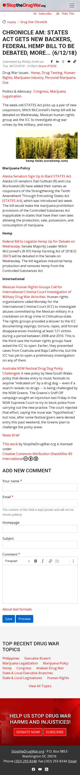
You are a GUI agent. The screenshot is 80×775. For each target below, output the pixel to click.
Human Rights (58, 678)
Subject (8, 538)
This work (10, 444)
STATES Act (12, 200)
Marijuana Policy (55, 663)
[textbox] (40, 584)
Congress (41, 91)
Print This (67, 13)
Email (6, 497)
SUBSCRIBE (55, 732)
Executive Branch (37, 658)
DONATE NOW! (28, 732)
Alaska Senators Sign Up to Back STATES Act (36, 176)
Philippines (10, 658)
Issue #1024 (47, 66)
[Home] (24, 5)
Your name (10, 481)
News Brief (10, 435)
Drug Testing (52, 72)
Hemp (35, 72)
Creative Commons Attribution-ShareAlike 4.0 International (37, 456)
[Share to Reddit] (63, 61)
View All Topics (40, 686)
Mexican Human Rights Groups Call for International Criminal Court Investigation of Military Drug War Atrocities (36, 292)
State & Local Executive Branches (27, 673)
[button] (75, 61)
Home (11, 22)
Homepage (10, 522)
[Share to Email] (69, 61)
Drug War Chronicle (33, 22)
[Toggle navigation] (72, 5)
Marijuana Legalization (20, 663)
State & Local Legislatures (22, 678)
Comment (9, 554)
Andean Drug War (50, 668)
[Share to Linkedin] (57, 61)
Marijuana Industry (28, 77)
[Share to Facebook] (52, 61)
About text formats (17, 609)
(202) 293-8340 (25, 761)
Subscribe (44, 13)
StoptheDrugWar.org (27, 751)
